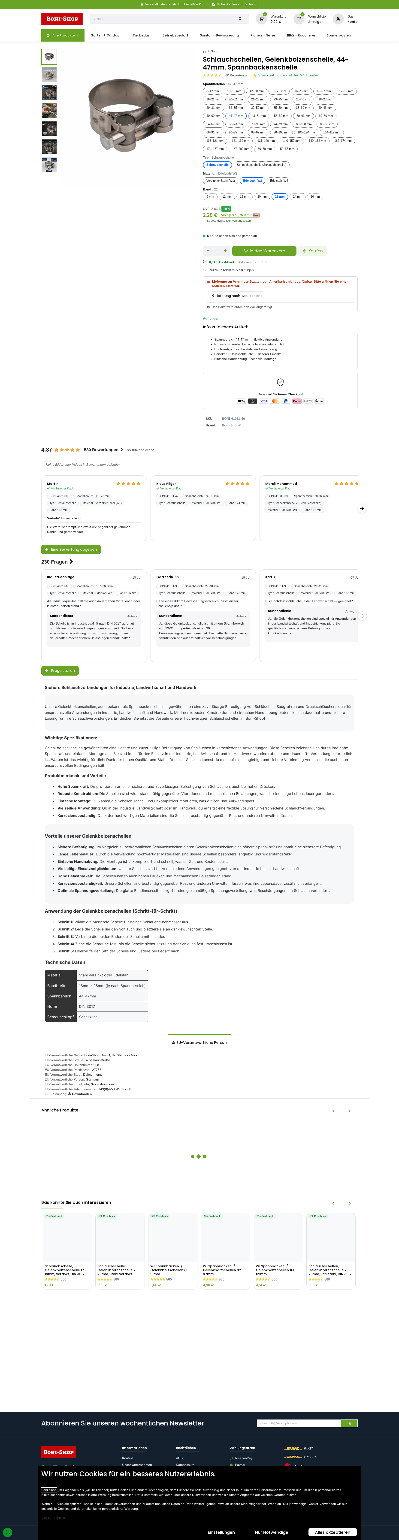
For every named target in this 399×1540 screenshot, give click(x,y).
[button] (240, 215)
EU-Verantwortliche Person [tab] (201, 1042)
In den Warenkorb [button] (267, 251)
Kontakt (127, 1458)
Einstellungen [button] (221, 1532)
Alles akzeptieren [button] (332, 1532)
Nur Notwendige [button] (271, 1532)
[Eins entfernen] (208, 251)
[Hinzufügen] (225, 251)
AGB (180, 1458)
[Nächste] (362, 508)
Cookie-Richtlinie (54, 1518)
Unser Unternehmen (137, 1465)
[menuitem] (63, 35)
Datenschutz (185, 1465)
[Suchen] (240, 19)
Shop (214, 51)
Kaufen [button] (315, 251)
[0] (261, 19)
